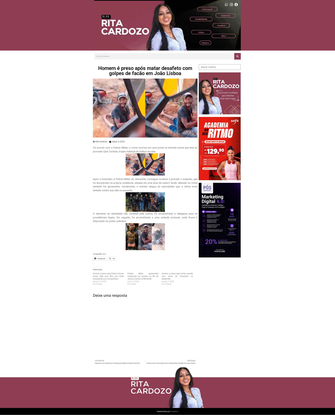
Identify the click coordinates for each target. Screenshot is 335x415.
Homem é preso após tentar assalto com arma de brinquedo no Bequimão (177, 276)
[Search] (237, 56)
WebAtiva (174, 411)
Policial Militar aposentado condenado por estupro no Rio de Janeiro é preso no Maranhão (142, 276)
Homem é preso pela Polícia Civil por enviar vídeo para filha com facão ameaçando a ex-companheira (108, 276)
